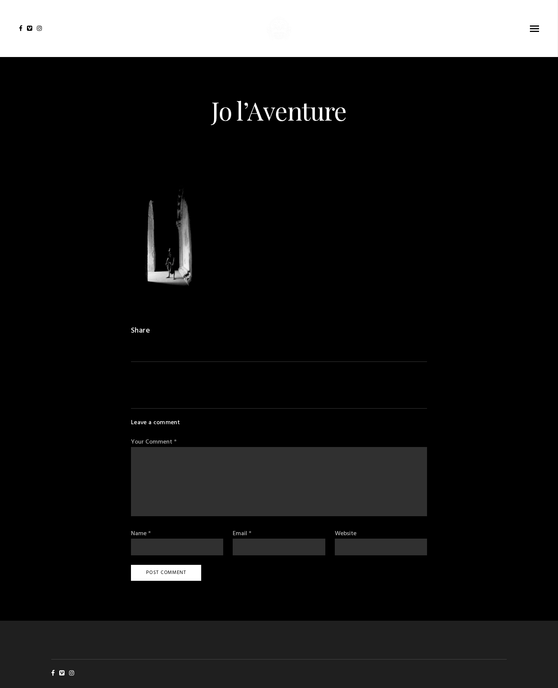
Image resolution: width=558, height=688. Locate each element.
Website (345, 534)
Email (242, 534)
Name (141, 534)
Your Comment (154, 442)
